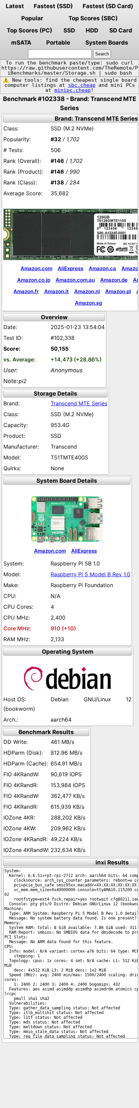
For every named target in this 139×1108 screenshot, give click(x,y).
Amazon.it (56, 291)
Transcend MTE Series (79, 403)
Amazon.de (114, 280)
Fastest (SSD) (53, 6)
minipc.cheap (72, 90)
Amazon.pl (118, 291)
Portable (58, 42)
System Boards (106, 42)
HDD (92, 30)
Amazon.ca (102, 268)
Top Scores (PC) (29, 30)
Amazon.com (36, 268)
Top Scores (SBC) (93, 18)
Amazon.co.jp (33, 280)
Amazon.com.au (75, 280)
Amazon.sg (88, 303)
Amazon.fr (26, 291)
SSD (69, 30)
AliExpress (70, 268)
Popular (32, 18)
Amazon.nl (87, 291)
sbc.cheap (81, 85)
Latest (15, 6)
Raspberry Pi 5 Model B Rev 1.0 (90, 574)
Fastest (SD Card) (108, 6)
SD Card (120, 30)
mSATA (21, 42)
